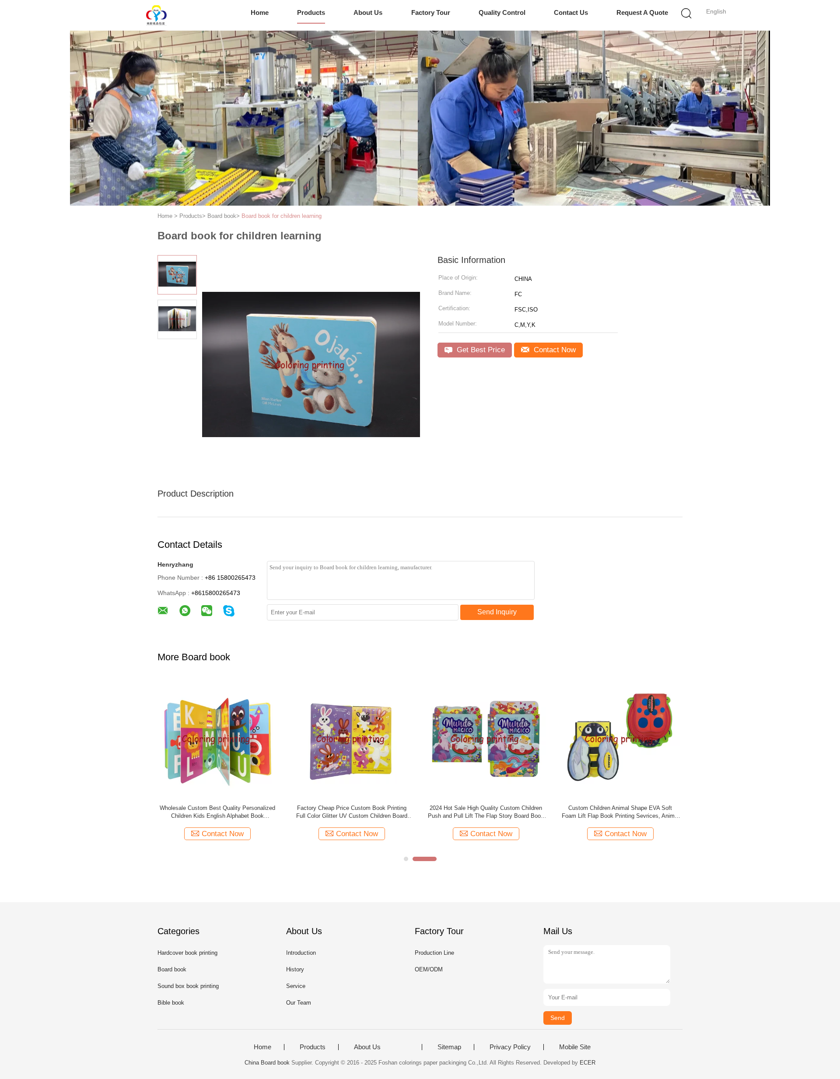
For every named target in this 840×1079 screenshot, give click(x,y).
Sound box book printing (188, 986)
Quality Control (502, 12)
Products (311, 12)
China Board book (267, 1062)
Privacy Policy (510, 1047)
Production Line (434, 952)
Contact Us (571, 12)
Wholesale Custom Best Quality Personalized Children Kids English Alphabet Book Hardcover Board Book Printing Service (217, 812)
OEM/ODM (429, 969)
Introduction (301, 952)
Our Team (298, 1002)
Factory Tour (430, 12)
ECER (587, 1062)
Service (295, 986)
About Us (368, 12)
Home (260, 12)
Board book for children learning (282, 216)
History (295, 969)
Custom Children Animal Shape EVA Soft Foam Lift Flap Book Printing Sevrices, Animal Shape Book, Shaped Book (620, 812)
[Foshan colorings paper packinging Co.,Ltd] (156, 15)
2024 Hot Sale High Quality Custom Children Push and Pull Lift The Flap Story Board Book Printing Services (486, 812)
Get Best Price (480, 350)
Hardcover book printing (187, 952)
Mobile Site (575, 1047)
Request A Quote (642, 12)
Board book (172, 969)
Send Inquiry (497, 612)
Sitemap (449, 1047)
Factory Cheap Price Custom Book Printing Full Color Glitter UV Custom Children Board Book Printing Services (351, 812)
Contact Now (554, 350)
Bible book (171, 1002)
